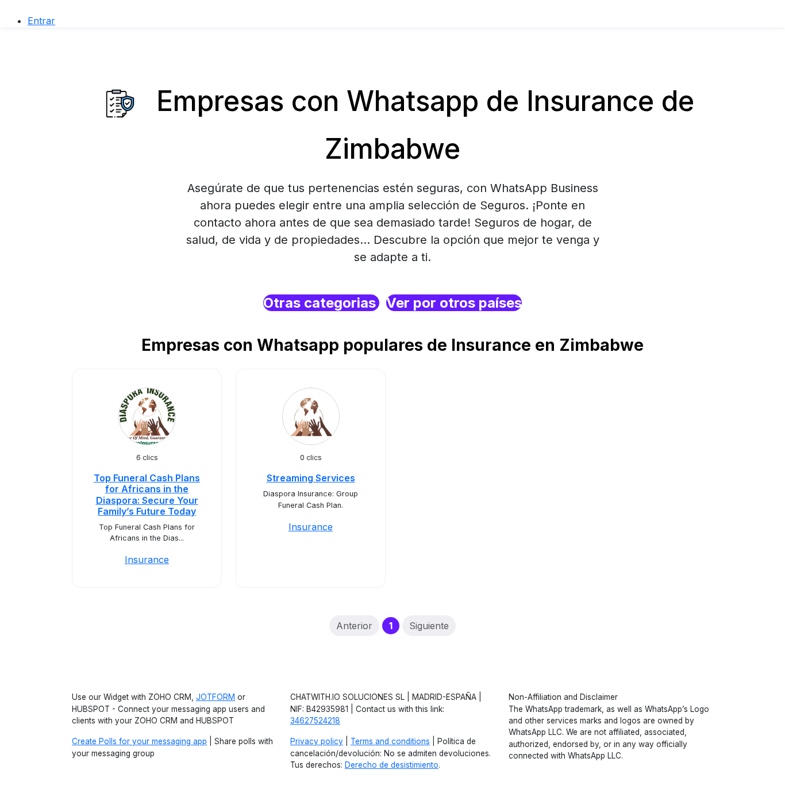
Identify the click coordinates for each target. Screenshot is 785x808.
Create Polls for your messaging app (139, 741)
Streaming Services (311, 478)
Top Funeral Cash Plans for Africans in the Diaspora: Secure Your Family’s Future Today (147, 494)
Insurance (147, 559)
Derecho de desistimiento (391, 764)
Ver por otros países (454, 302)
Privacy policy (316, 741)
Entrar (41, 20)
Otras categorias (321, 302)
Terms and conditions (390, 741)
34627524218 (315, 720)
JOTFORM (215, 697)
